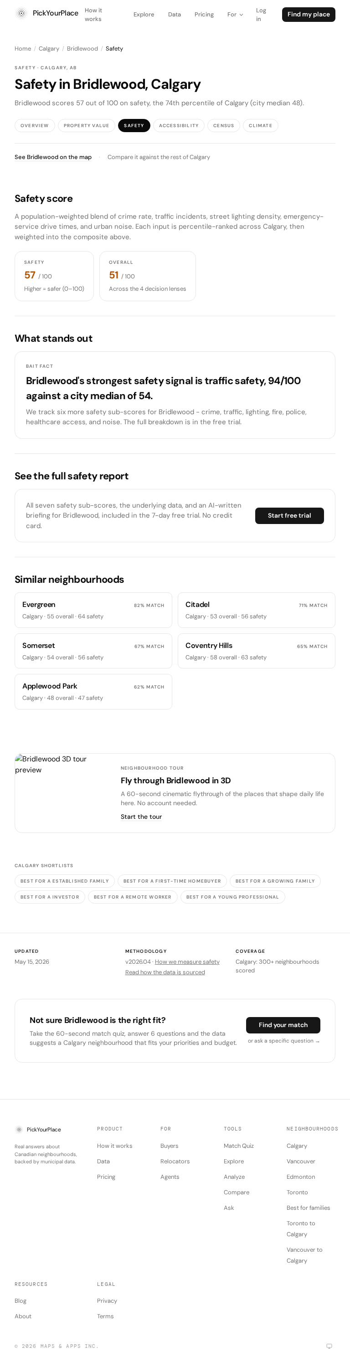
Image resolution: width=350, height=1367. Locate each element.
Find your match (283, 1025)
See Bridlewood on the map (53, 157)
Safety (134, 125)
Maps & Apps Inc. (70, 1346)
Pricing (204, 14)
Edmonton (301, 1177)
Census (223, 125)
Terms (105, 1316)
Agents (170, 1177)
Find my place (309, 14)
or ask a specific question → (284, 1040)
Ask (229, 1208)
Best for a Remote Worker (133, 897)
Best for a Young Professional (233, 897)
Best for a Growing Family (275, 881)
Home (23, 48)
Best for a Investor (50, 897)
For (232, 14)
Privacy (107, 1301)
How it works (93, 14)
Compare (236, 1192)
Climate (260, 125)
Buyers (169, 1146)
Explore (144, 14)
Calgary (49, 48)
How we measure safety (187, 962)
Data (174, 14)
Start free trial (289, 515)
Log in (261, 14)
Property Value (87, 125)
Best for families (308, 1208)
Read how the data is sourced (165, 972)
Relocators (175, 1161)
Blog (20, 1301)
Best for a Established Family (65, 881)
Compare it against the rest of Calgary (159, 157)
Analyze (234, 1177)
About (23, 1316)
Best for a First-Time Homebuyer (172, 881)
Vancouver (301, 1161)
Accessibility (179, 125)
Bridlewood (82, 48)
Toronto (297, 1192)
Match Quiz (239, 1146)
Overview (35, 125)
